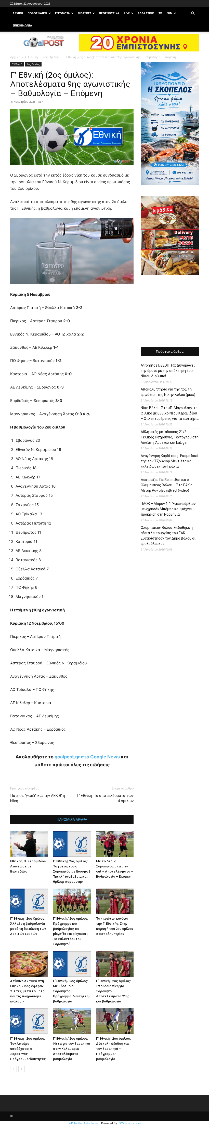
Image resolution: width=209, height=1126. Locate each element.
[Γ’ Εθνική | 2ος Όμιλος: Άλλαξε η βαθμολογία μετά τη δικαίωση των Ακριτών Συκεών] (29, 901)
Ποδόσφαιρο (37, 13)
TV (160, 13)
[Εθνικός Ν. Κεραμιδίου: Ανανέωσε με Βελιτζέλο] (29, 844)
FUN (169, 13)
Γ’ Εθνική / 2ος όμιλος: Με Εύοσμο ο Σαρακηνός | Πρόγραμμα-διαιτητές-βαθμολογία (71, 991)
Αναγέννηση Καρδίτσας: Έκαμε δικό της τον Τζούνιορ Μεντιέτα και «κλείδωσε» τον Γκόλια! (169, 461)
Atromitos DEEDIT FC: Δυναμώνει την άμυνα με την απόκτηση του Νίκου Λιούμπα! (168, 370)
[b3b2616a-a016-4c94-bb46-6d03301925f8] (72, 287)
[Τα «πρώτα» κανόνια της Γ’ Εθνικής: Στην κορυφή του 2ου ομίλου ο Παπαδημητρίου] (115, 901)
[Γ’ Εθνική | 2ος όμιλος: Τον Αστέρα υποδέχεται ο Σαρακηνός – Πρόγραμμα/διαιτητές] (29, 1021)
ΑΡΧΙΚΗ (17, 13)
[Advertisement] (170, 311)
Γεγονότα (62, 13)
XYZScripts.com (130, 1123)
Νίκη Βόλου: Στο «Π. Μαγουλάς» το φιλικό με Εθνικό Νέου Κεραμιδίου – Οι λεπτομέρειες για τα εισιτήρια (170, 413)
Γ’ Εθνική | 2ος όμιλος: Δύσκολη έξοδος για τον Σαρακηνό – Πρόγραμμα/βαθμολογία (113, 1049)
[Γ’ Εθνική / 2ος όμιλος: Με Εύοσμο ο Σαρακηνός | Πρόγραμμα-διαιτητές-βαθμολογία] (71, 964)
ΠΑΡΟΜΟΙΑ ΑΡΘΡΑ (72, 819)
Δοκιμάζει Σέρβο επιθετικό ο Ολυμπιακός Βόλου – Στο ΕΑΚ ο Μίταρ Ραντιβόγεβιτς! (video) (166, 485)
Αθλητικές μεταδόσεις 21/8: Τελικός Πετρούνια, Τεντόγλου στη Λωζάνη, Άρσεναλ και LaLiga (170, 437)
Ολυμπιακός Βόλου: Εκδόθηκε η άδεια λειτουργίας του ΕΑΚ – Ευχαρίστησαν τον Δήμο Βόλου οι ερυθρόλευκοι (168, 536)
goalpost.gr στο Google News (87, 756)
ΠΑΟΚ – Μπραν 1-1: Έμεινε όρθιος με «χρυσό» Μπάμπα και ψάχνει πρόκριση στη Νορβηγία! (168, 509)
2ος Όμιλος (51, 57)
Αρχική (15, 57)
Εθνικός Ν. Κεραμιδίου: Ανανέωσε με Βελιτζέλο (28, 866)
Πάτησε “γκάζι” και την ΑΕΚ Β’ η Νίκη (37, 798)
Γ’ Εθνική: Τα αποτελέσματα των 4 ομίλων (105, 798)
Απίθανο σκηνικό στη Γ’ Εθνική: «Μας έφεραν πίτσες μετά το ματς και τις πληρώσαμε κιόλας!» (28, 991)
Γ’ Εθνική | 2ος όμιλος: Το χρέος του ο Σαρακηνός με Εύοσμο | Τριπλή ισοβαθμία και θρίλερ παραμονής (71, 871)
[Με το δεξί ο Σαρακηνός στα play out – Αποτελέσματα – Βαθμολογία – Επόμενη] (115, 844)
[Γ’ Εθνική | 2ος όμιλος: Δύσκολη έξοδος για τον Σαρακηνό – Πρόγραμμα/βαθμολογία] (115, 1021)
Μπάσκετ (84, 13)
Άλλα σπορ (146, 13)
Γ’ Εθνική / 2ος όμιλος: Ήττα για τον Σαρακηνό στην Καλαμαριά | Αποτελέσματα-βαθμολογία (71, 1049)
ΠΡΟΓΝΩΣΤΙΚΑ (109, 13)
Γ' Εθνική (31, 57)
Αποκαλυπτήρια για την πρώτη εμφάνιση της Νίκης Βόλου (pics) (168, 392)
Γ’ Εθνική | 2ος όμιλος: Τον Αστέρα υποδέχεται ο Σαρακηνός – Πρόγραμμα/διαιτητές (28, 1049)
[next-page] (21, 1069)
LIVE (127, 13)
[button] (193, 13)
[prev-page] (13, 1069)
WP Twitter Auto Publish (84, 1123)
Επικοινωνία (22, 25)
